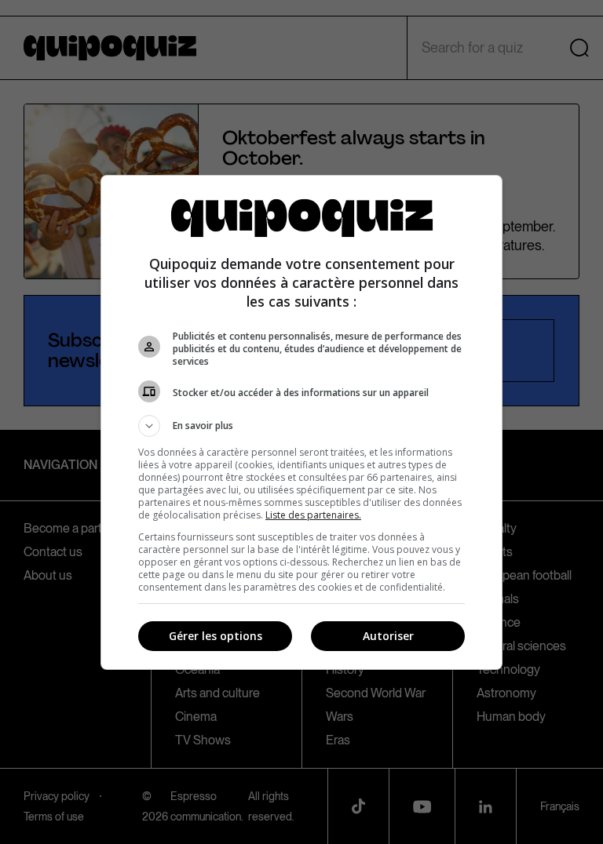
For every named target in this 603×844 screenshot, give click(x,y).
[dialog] (301, 422)
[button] (301, 426)
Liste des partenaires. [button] (313, 515)
